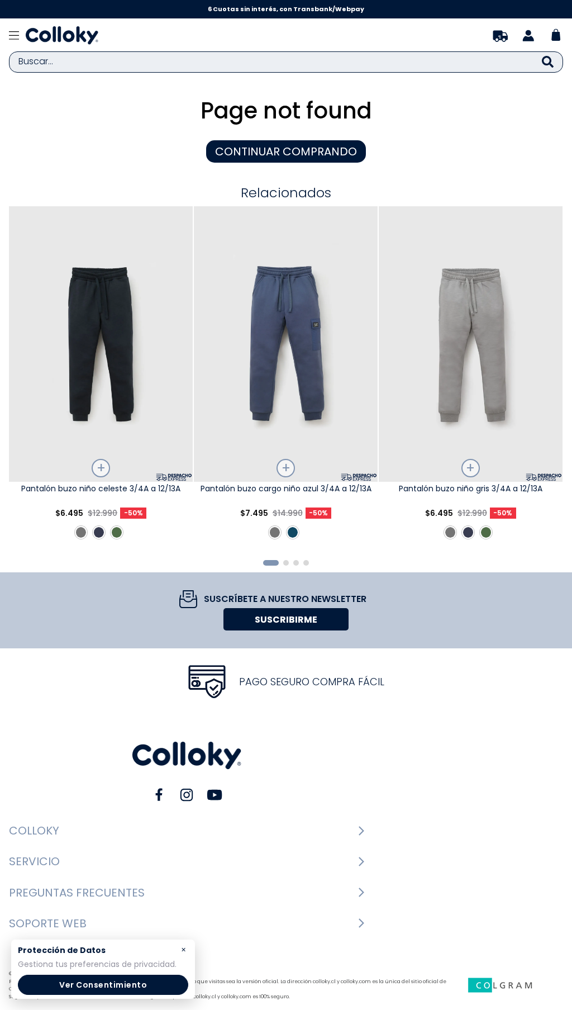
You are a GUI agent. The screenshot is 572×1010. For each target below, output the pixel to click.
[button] (271, 563)
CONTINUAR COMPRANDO (286, 151)
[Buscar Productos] (548, 62)
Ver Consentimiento (103, 984)
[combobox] (286, 62)
